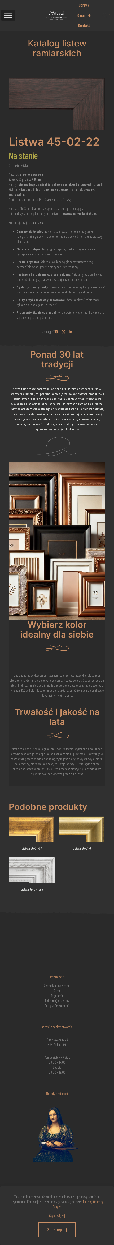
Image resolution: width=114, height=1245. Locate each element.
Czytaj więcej (57, 1216)
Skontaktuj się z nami (57, 985)
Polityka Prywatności (57, 1006)
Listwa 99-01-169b (32, 889)
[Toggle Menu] (8, 15)
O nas (57, 991)
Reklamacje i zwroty (57, 1001)
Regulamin (57, 996)
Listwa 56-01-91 (82, 848)
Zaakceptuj (57, 1229)
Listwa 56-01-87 (32, 848)
